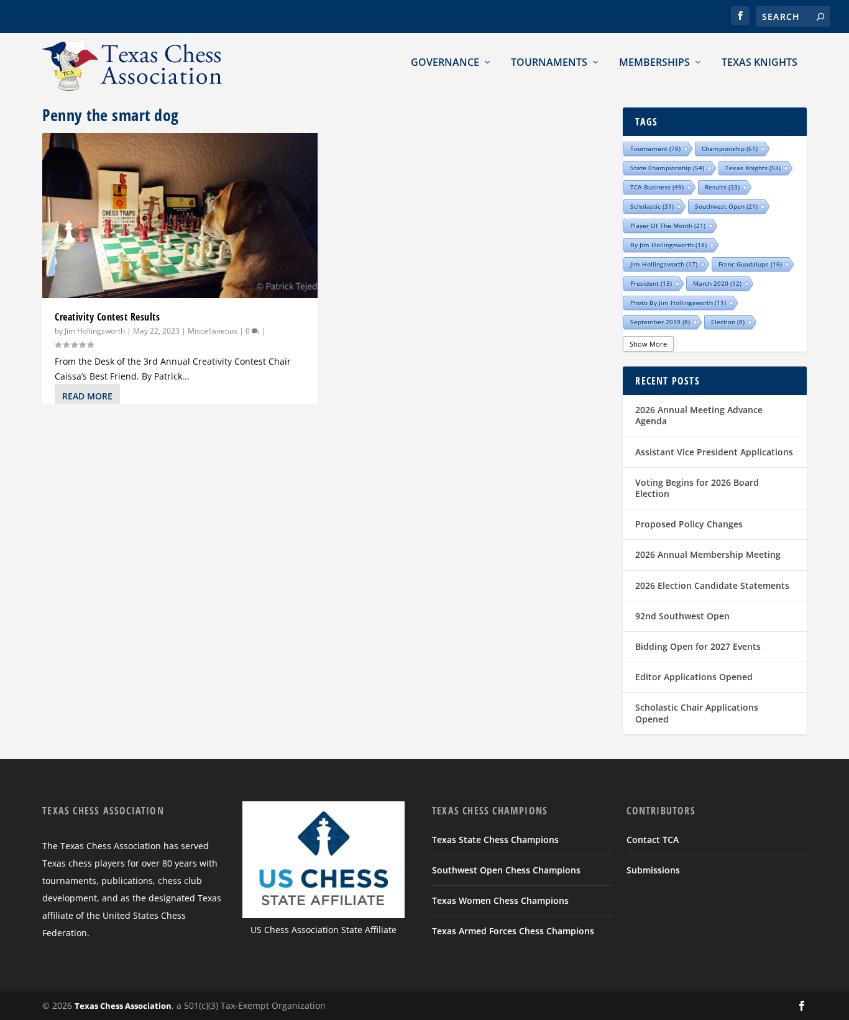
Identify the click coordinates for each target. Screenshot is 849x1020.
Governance (445, 62)
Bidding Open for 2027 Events (698, 646)
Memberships (654, 62)
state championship (667, 167)
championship (730, 148)
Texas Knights (759, 62)
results (722, 187)
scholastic (652, 206)
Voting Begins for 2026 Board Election (697, 487)
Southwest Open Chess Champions (506, 870)
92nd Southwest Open (682, 616)
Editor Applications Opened (694, 677)
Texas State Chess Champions (495, 839)
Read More (87, 396)
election (728, 321)
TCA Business (657, 187)
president (651, 283)
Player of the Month (667, 225)
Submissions (653, 870)
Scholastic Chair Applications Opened (696, 712)
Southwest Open (726, 206)
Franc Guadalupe (750, 264)
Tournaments (549, 62)
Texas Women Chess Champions (500, 900)
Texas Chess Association (123, 1005)
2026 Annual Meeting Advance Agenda (699, 415)
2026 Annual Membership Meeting (708, 554)
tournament (655, 148)
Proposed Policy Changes (689, 524)
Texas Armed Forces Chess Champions (513, 931)
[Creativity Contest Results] (180, 215)
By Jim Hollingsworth (668, 244)
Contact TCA (652, 839)
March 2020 (717, 283)
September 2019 (660, 321)
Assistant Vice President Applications (714, 452)
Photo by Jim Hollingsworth (678, 302)
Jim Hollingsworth (95, 331)
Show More (648, 343)
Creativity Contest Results (107, 317)
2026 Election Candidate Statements (712, 585)
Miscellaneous (212, 331)
